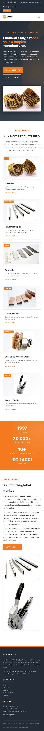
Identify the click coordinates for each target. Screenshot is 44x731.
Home (5, 685)
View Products (13, 70)
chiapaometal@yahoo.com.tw (16, 711)
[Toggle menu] (38, 17)
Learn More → (12, 547)
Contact (5, 695)
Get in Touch (12, 77)
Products (6, 690)
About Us (6, 687)
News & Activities (8, 692)
